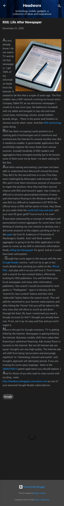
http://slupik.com (42, 500)
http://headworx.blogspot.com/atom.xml (25, 381)
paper (10, 234)
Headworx (32, 5)
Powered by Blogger (34, 486)
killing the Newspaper (21, 250)
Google (8, 396)
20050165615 (10, 368)
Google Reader (11, 262)
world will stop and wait (40, 210)
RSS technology (52, 122)
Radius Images (39, 493)
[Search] (59, 7)
